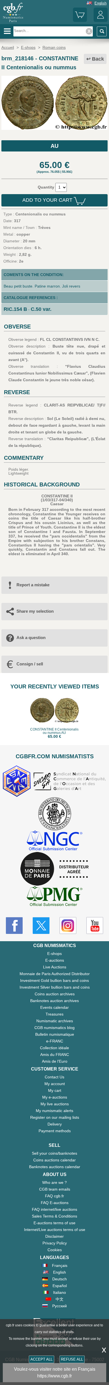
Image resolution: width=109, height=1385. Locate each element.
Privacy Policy (54, 1243)
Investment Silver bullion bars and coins (55, 987)
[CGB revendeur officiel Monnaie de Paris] (54, 869)
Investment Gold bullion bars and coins (54, 980)
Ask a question (31, 637)
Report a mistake (32, 584)
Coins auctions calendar (54, 1160)
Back (98, 59)
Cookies (55, 1250)
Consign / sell (29, 664)
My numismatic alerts (54, 1110)
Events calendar (54, 1007)
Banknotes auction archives (54, 1000)
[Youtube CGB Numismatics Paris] (94, 925)
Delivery (55, 1124)
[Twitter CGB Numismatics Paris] (41, 925)
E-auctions (54, 960)
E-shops (54, 953)
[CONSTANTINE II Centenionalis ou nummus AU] (54, 128)
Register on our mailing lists (54, 1117)
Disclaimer (54, 1236)
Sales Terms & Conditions (54, 1216)
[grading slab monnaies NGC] (54, 841)
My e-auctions (54, 1097)
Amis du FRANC (54, 1054)
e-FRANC (54, 1041)
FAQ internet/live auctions (54, 1209)
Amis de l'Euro (54, 1061)
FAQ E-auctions (54, 1202)
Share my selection (35, 611)
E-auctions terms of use (54, 1223)
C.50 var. (41, 309)
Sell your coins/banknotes (54, 1153)
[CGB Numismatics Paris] (13, 22)
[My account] (101, 21)
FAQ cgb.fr (54, 1196)
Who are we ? (54, 1182)
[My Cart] (80, 21)
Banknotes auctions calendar (54, 1166)
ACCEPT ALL (41, 1359)
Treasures (54, 1014)
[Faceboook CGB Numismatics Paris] (14, 925)
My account (54, 1083)
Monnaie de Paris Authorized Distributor (55, 973)
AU (54, 146)
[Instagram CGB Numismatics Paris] (68, 925)
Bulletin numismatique (54, 1034)
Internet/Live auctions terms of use (54, 1229)
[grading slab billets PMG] (54, 897)
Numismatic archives (54, 1021)
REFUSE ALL (72, 1359)
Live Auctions (54, 967)
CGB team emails (54, 1189)
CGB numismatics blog (54, 1027)
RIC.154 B (15, 309)
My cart (54, 1090)
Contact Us (54, 1077)
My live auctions (55, 1104)
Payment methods (55, 1131)
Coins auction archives (55, 994)
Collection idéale (54, 1048)
